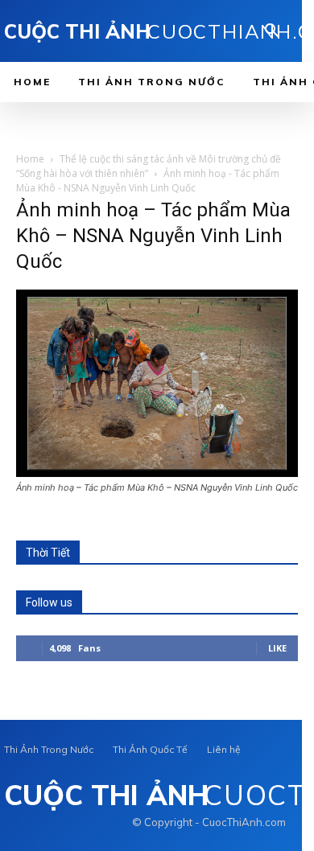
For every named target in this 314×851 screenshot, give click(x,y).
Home (30, 159)
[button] (272, 32)
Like (277, 648)
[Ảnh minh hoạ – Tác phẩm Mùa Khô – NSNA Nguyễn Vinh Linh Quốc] (157, 472)
